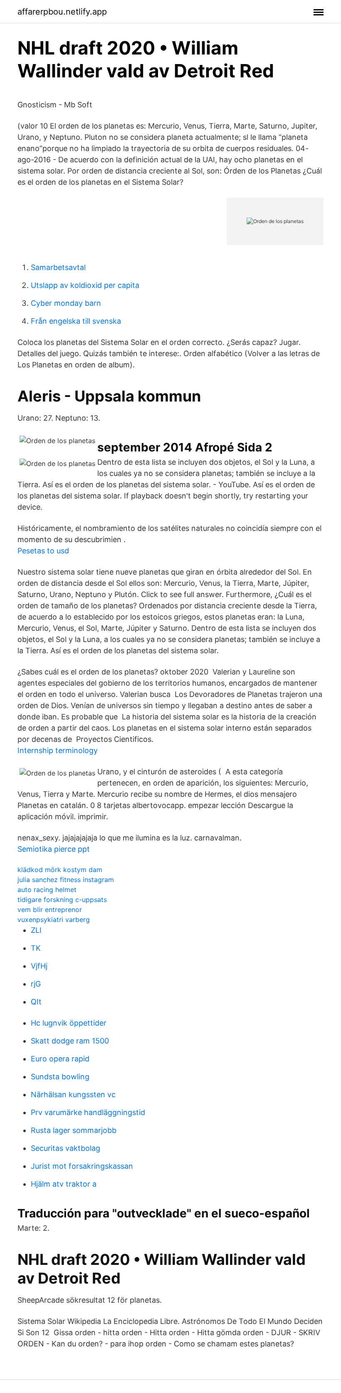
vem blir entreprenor (49, 909)
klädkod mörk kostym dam (59, 869)
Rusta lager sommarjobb (73, 1130)
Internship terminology (57, 750)
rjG (36, 983)
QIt (36, 1001)
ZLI (36, 930)
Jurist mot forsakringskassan (82, 1166)
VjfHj (39, 966)
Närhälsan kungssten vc (73, 1094)
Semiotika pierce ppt (53, 849)
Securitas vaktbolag (65, 1148)
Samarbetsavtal (58, 267)
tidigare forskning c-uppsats (62, 899)
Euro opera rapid (60, 1058)
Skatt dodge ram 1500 (70, 1040)
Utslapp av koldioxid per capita (85, 285)
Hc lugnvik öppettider (68, 1023)
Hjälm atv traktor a (63, 1184)
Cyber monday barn (66, 303)
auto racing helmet (47, 889)
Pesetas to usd (43, 550)
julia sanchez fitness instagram (65, 879)
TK (36, 948)
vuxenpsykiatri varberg (53, 919)
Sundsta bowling (60, 1076)
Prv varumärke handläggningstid (88, 1112)
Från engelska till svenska (76, 321)
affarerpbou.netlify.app (62, 11)
